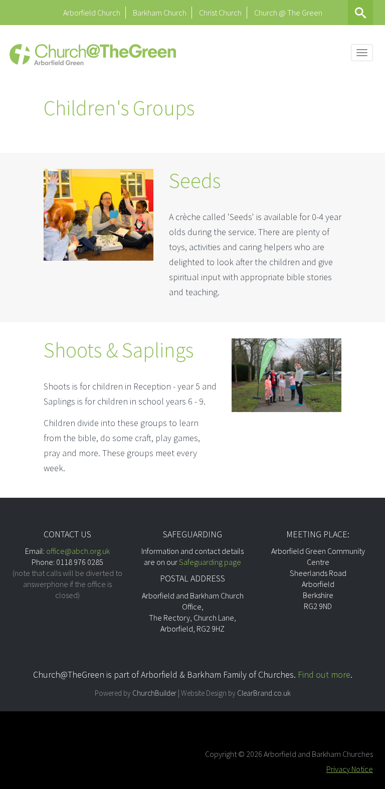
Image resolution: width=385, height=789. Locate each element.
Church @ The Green (288, 13)
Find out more (324, 674)
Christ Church (220, 13)
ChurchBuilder (154, 693)
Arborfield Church (91, 13)
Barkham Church (159, 13)
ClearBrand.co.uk (264, 693)
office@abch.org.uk (78, 551)
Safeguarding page (210, 562)
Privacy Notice (349, 769)
